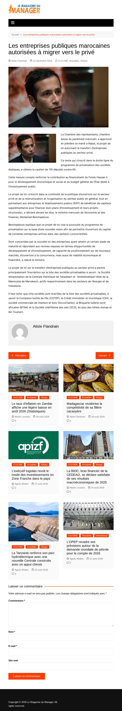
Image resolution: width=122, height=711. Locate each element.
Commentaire (16, 600)
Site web (13, 660)
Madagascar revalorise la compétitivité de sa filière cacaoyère (84, 407)
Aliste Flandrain (19, 61)
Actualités (74, 61)
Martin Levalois (22, 416)
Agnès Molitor (22, 484)
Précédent (20, 355)
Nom (11, 631)
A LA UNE (63, 61)
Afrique (84, 61)
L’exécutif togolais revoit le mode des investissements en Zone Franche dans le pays (33, 474)
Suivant (103, 355)
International (101, 535)
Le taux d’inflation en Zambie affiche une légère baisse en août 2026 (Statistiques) (32, 407)
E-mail (12, 646)
